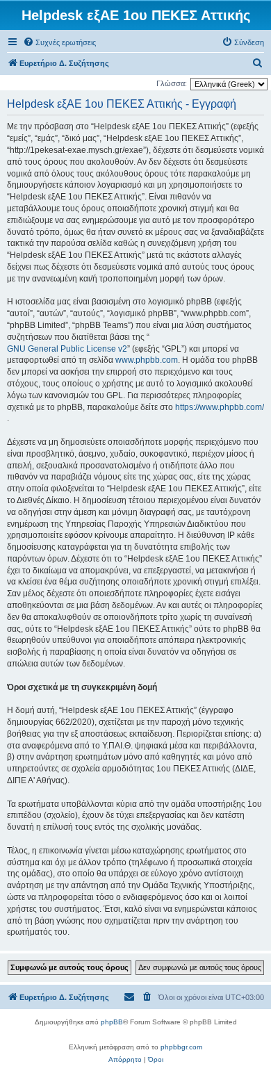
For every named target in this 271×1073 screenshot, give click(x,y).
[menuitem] (59, 42)
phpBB (112, 1022)
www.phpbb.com (146, 360)
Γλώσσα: (171, 83)
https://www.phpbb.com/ (219, 407)
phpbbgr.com (181, 1047)
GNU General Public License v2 (67, 349)
